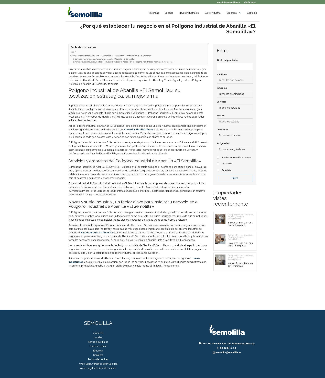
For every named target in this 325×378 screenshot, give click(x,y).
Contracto (222, 129)
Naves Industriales (98, 342)
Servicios (221, 102)
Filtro (235, 178)
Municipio (222, 74)
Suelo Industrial (212, 12)
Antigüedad (223, 143)
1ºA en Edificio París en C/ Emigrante (240, 264)
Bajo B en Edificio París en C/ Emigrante (240, 244)
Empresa (232, 12)
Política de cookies (98, 359)
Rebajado (226, 170)
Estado (220, 116)
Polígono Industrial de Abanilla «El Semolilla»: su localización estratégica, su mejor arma (111, 56)
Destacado (227, 164)
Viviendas (153, 12)
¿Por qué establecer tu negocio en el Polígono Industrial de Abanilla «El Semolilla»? (168, 28)
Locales (169, 12)
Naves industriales (189, 12)
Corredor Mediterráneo (138, 129)
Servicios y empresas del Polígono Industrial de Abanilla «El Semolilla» (105, 59)
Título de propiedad (228, 60)
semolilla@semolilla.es (228, 2)
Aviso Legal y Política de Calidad (98, 368)
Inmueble (222, 88)
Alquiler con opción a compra (236, 157)
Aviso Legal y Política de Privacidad (98, 363)
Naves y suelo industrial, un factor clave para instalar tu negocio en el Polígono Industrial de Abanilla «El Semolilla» (124, 62)
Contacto (252, 12)
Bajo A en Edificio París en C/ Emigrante (240, 223)
